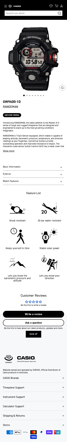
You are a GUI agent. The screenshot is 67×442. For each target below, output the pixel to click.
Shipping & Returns (14, 415)
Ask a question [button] (33, 322)
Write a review (33, 314)
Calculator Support (13, 406)
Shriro (6, 425)
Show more (8, 151)
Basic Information (11, 166)
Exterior (7, 174)
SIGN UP (33, 334)
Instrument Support (14, 397)
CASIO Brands (11, 378)
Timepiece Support (13, 387)
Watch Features (11, 181)
